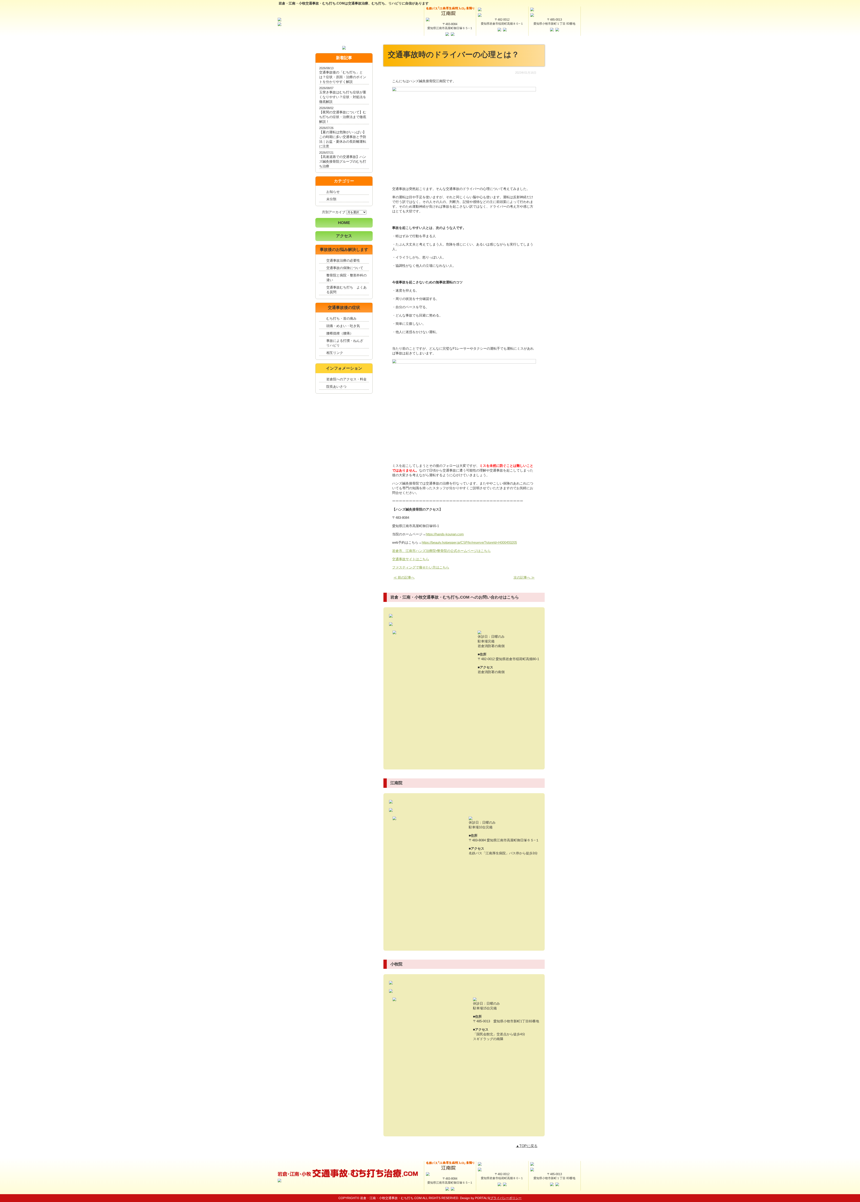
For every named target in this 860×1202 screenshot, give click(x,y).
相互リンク (334, 353)
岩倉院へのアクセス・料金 (346, 379)
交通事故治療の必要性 (343, 260)
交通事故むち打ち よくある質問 (346, 289)
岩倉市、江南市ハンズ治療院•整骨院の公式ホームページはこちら (441, 551)
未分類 (331, 199)
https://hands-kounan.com (445, 534)
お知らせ (333, 192)
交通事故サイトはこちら (410, 559)
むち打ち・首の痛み (341, 318)
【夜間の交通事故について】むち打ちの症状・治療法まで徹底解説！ (342, 116)
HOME (344, 222)
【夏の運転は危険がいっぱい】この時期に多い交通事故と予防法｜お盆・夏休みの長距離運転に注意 (342, 139)
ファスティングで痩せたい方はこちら (420, 567)
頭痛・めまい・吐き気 (343, 326)
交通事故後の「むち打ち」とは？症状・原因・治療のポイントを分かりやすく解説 (342, 77)
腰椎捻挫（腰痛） (339, 333)
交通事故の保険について (344, 268)
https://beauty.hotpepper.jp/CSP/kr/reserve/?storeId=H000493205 (469, 542)
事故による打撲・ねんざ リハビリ (346, 343)
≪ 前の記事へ (404, 577)
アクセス (344, 236)
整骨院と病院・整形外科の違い (346, 277)
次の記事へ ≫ (524, 577)
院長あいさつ (336, 386)
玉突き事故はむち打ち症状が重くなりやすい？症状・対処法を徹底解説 (342, 96)
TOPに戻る (528, 1146)
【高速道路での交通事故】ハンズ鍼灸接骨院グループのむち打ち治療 (342, 161)
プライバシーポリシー (506, 1198)
